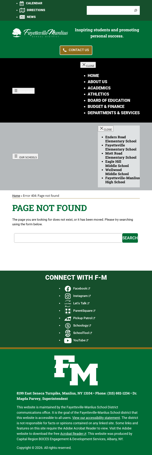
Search (130, 238)
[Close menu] (88, 65)
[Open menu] (23, 91)
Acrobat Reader (71, 434)
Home (16, 196)
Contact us (79, 50)
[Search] (135, 10)
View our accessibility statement (96, 418)
